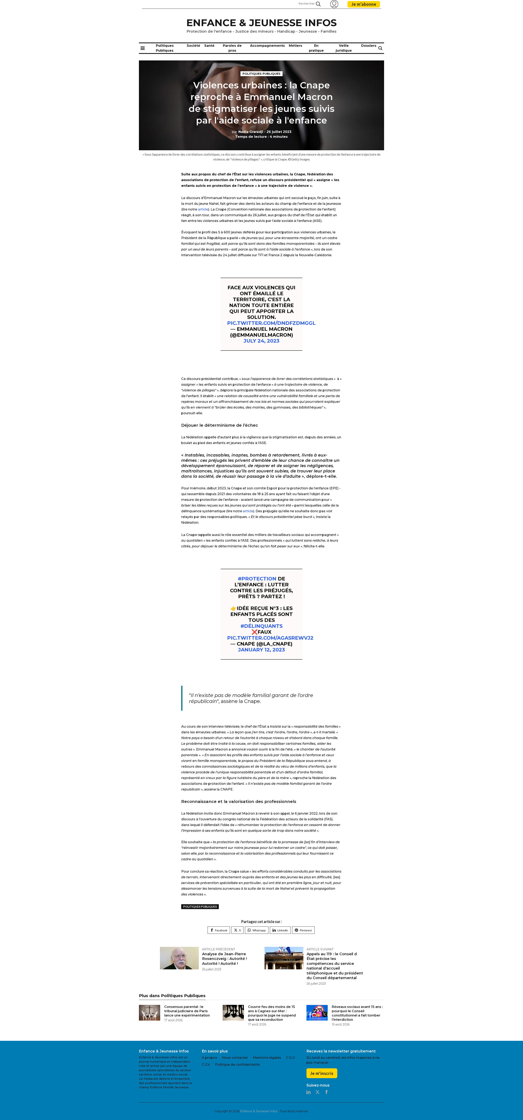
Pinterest (306, 930)
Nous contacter (235, 1058)
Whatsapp (259, 930)
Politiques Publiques (261, 74)
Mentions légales (267, 1058)
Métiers (295, 46)
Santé (209, 46)
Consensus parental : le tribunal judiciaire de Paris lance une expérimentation (187, 1011)
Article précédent (218, 949)
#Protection (257, 579)
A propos (209, 1058)
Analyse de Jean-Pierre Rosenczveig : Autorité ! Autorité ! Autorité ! (224, 959)
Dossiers (368, 46)
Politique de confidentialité (237, 1065)
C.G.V (206, 1065)
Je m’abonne (363, 4)
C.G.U (290, 1058)
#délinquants (261, 626)
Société (193, 46)
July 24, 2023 (261, 341)
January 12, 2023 (261, 650)
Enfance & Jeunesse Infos (261, 23)
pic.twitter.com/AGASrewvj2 (270, 638)
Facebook (221, 930)
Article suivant (320, 949)
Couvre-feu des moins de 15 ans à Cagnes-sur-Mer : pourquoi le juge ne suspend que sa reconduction (272, 1013)
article (203, 209)
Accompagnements (267, 46)
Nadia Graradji (247, 132)
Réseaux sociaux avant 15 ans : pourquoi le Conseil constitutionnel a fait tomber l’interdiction (357, 1013)
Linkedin (282, 930)
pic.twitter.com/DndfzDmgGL (271, 323)
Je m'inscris (321, 1073)
